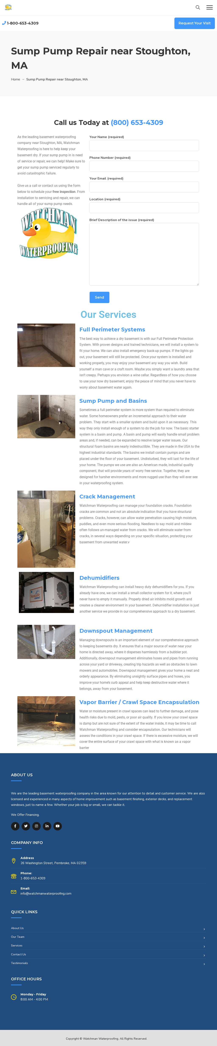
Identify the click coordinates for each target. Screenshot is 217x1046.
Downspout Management (116, 631)
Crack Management (107, 496)
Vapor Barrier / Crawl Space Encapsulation (139, 702)
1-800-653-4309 (23, 23)
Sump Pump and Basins (113, 401)
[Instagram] (36, 826)
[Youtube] (57, 826)
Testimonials (19, 963)
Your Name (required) (106, 137)
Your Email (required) (106, 178)
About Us (17, 928)
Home (15, 79)
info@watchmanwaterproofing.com (46, 893)
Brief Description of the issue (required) (121, 220)
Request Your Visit (195, 23)
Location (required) (105, 199)
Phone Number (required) (110, 157)
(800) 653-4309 (137, 122)
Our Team (17, 937)
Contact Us (18, 954)
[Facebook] (15, 826)
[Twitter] (26, 826)
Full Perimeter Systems (112, 329)
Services (16, 946)
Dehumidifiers (99, 578)
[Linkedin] (47, 826)
